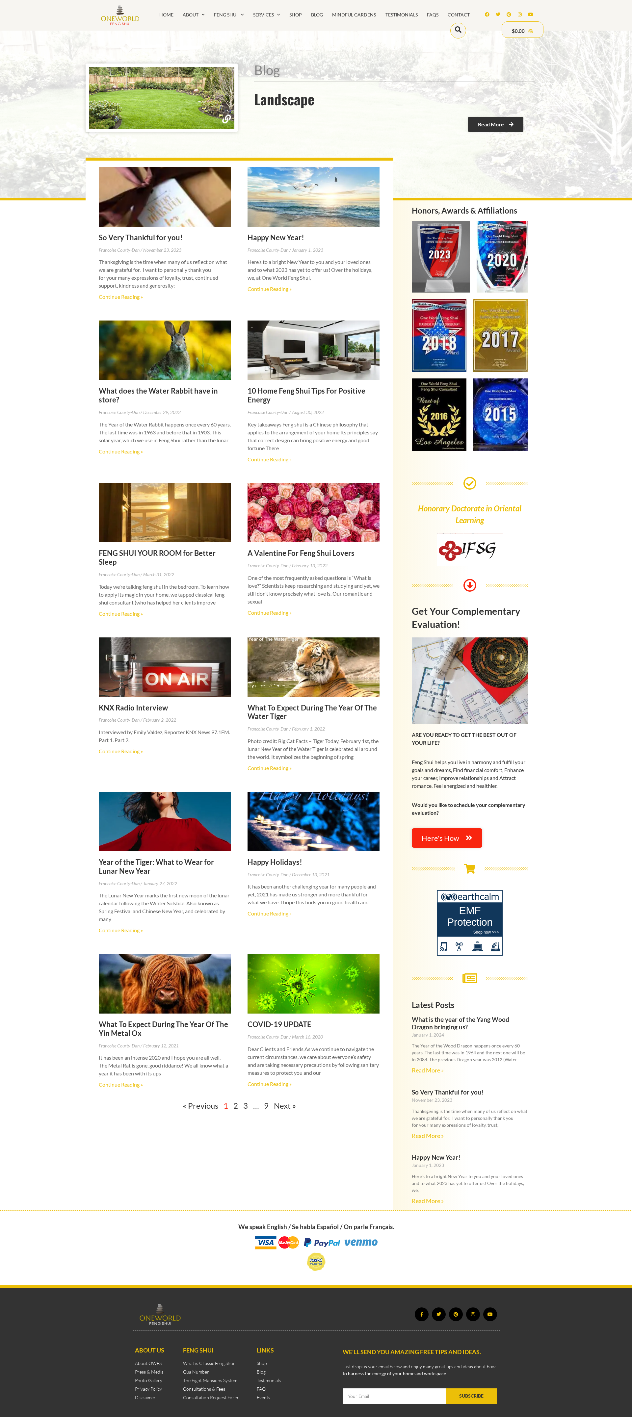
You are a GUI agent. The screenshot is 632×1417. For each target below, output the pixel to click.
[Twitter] (498, 14)
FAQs (432, 14)
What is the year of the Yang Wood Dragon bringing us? (460, 1023)
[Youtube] (530, 14)
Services (263, 14)
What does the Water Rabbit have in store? (158, 395)
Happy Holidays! (275, 862)
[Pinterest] (509, 14)
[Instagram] (519, 14)
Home (166, 14)
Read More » (428, 1070)
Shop (295, 14)
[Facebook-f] (422, 1314)
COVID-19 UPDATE (279, 1024)
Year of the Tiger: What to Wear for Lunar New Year (156, 866)
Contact (459, 14)
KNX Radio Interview (133, 707)
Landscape (284, 98)
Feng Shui (226, 14)
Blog (317, 14)
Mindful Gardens (354, 14)
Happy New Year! (276, 237)
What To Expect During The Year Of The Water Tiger (312, 712)
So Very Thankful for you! (141, 237)
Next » (285, 1105)
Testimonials (401, 14)
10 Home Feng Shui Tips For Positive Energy (306, 395)
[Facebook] (487, 14)
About (190, 14)
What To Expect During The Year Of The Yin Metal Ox (163, 1029)
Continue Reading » (121, 297)
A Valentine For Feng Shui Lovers (301, 553)
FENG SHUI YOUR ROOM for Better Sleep (157, 557)
